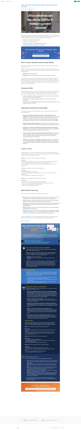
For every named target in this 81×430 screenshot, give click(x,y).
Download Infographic (25, 220)
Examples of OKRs (26, 148)
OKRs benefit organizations (26, 111)
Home (5, 1)
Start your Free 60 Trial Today (41, 55)
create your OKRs (50, 70)
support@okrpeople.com (55, 427)
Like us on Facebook (62, 427)
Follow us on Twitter (63, 427)
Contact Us (10, 1)
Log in (78, 1)
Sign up (75, 1)
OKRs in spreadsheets (37, 211)
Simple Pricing (49, 217)
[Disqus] (40, 403)
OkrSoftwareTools (27, 216)
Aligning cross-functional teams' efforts (30, 41)
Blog (7, 1)
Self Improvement (24, 9)
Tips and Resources (30, 9)
